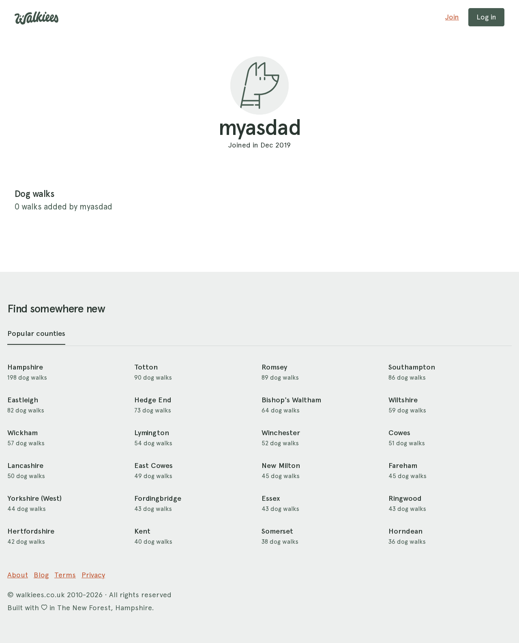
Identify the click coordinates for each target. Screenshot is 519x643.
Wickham (22, 432)
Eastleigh (22, 399)
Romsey (274, 367)
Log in (486, 17)
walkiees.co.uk (40, 594)
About (17, 574)
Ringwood (405, 498)
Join (452, 17)
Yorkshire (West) (34, 498)
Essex (271, 498)
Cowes (399, 432)
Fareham (402, 465)
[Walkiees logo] (36, 18)
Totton (146, 367)
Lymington (151, 432)
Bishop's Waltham (291, 399)
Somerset (277, 531)
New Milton (281, 465)
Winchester (281, 432)
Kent (142, 531)
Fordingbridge (157, 498)
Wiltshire (403, 399)
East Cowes (153, 465)
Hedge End (153, 399)
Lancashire (25, 465)
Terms (65, 574)
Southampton (411, 367)
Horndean (405, 531)
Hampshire (25, 367)
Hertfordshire (30, 531)
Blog (41, 574)
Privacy (93, 574)
